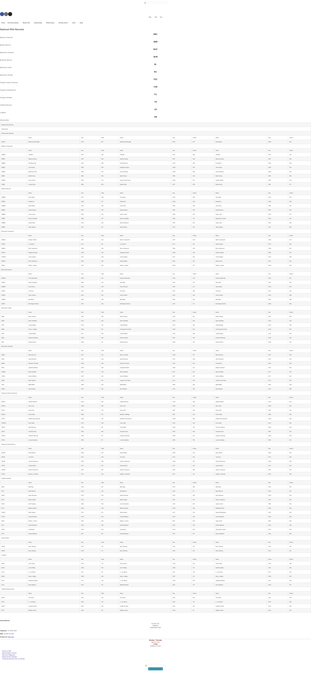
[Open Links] (76, 23)
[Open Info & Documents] (19, 23)
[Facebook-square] (6, 14)
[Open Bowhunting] (43, 23)
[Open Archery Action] (68, 23)
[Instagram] (10, 14)
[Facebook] (2, 14)
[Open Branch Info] (31, 23)
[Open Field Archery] (55, 23)
